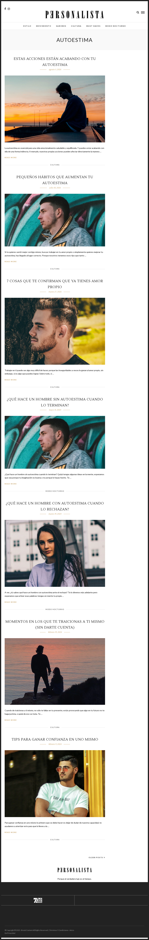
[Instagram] (9, 9)
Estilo (27, 26)
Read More (11, 157)
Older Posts (96, 857)
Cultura (76, 26)
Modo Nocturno (115, 26)
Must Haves (93, 26)
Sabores (61, 26)
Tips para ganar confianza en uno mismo (55, 739)
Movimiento (43, 26)
